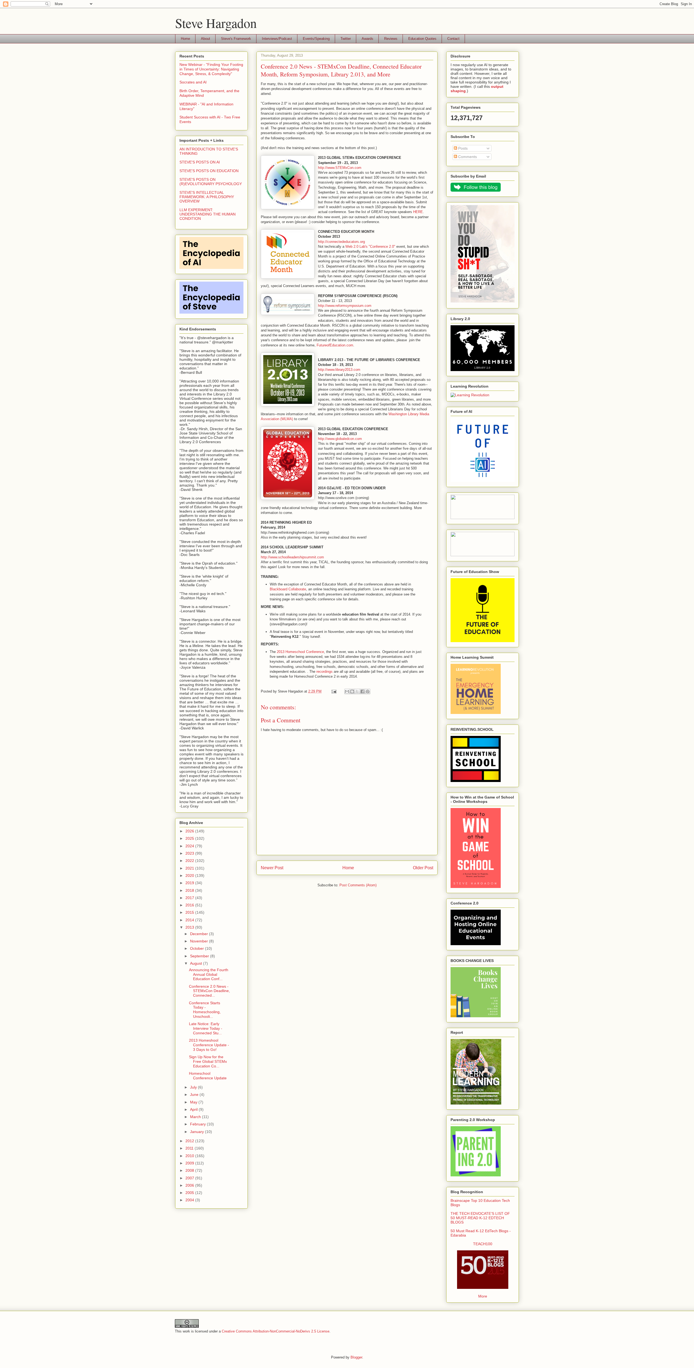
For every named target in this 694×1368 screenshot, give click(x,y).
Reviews (390, 39)
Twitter (345, 39)
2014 (190, 920)
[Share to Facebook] (362, 691)
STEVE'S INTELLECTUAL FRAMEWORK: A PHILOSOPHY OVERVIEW (206, 196)
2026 (190, 831)
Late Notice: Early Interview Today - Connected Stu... (205, 1028)
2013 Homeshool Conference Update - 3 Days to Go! (209, 1045)
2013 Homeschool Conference (300, 652)
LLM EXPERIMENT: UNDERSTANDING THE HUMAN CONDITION (207, 214)
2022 (190, 860)
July (194, 1087)
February (198, 1124)
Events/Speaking (316, 39)
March (196, 1117)
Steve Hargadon (216, 22)
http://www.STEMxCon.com (339, 168)
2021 (190, 868)
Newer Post (272, 867)
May (194, 1102)
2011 (190, 1148)
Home (185, 39)
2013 (190, 927)
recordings (324, 671)
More (482, 1296)
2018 (190, 890)
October (197, 948)
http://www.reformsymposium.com (344, 306)
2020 (190, 875)
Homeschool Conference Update (208, 1075)
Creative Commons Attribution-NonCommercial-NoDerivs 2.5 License (275, 1331)
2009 (190, 1163)
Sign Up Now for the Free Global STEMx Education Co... (208, 1061)
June (195, 1094)
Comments (467, 156)
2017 (190, 898)
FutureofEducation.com (335, 345)
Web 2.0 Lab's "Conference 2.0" (370, 246)
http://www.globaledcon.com (340, 439)
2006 (190, 1185)
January (197, 1131)
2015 (190, 912)
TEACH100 (482, 1244)
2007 (190, 1178)
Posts (462, 148)
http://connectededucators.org (341, 242)
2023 (190, 853)
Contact (453, 39)
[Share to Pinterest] (367, 691)
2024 (190, 846)
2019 (190, 883)
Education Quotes (422, 39)
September (200, 956)
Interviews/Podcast (277, 39)
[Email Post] (334, 691)
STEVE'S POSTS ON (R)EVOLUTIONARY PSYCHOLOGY (210, 181)
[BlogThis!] (352, 691)
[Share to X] (357, 691)
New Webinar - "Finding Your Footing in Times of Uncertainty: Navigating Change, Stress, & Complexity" (211, 69)
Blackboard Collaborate (288, 589)
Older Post (423, 867)
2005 (190, 1192)
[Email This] (347, 691)
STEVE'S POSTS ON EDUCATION (209, 171)
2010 (190, 1156)
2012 (190, 1141)
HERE (418, 212)
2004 (190, 1200)
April (194, 1109)
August (196, 963)
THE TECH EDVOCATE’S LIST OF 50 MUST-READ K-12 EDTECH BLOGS (480, 1217)
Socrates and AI (193, 82)
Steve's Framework (236, 39)
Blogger (356, 1357)
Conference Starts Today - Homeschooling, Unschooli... (205, 1010)
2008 (190, 1170)
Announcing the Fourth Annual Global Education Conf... (208, 974)
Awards (367, 39)
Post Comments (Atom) (358, 885)
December (199, 934)
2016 (190, 905)
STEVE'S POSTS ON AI (199, 162)
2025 (190, 838)
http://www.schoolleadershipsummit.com (292, 557)
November (199, 941)
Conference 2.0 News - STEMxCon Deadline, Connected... (209, 991)
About (205, 39)
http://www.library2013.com (339, 370)
